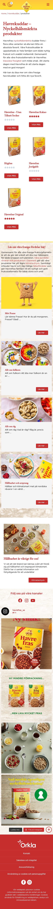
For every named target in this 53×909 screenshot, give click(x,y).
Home (3, 14)
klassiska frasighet (12, 61)
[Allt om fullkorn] (26, 353)
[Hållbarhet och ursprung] (26, 466)
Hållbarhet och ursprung (16, 482)
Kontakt (26, 853)
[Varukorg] (10, 4)
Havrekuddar (13, 14)
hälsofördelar (39, 266)
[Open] (26, 643)
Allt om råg (10, 426)
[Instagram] (49, 666)
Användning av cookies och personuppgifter (26, 874)
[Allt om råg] (26, 409)
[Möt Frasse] (26, 292)
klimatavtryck (33, 263)
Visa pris (11, 128)
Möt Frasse (10, 313)
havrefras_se (26, 621)
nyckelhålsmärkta (23, 40)
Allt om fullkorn (12, 369)
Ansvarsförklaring (26, 867)
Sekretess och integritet (26, 860)
